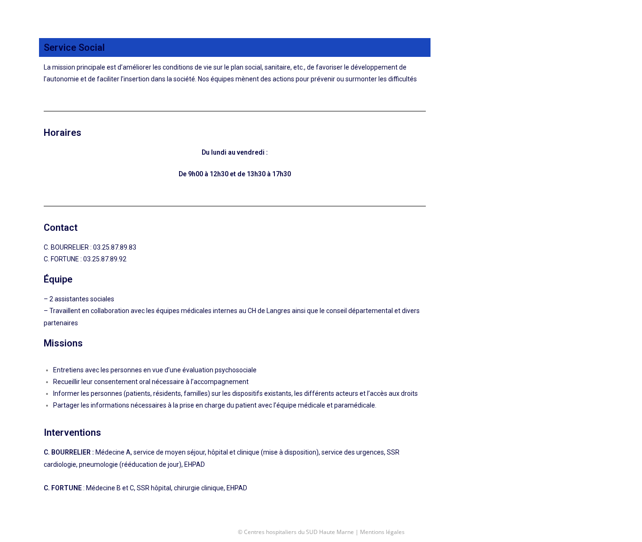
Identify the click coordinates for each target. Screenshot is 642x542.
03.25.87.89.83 (114, 247)
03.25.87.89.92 (104, 259)
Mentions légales (382, 532)
